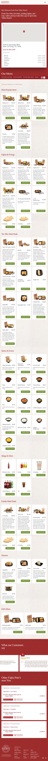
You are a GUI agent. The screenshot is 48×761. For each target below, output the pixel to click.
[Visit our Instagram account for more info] (43, 758)
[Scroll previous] (42, 77)
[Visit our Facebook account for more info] (46, 758)
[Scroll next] (44, 77)
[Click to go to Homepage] (5, 2)
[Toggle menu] (45, 2)
